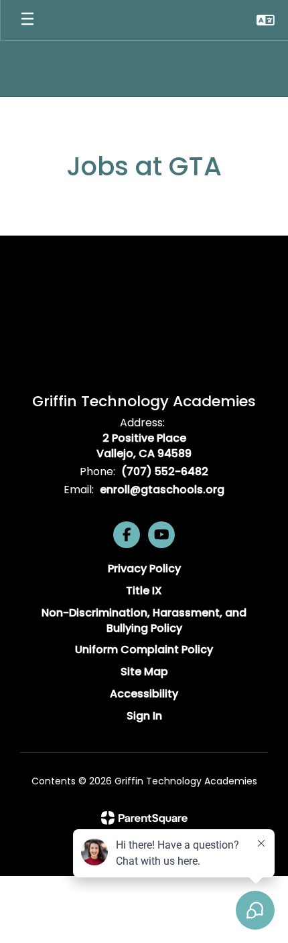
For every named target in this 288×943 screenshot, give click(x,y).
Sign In (144, 715)
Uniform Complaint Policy (144, 649)
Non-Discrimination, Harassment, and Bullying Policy (144, 620)
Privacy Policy (144, 568)
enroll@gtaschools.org (162, 489)
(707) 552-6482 (164, 471)
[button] (265, 20)
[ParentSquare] (144, 818)
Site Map (144, 671)
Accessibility (144, 693)
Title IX (144, 590)
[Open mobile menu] (27, 20)
